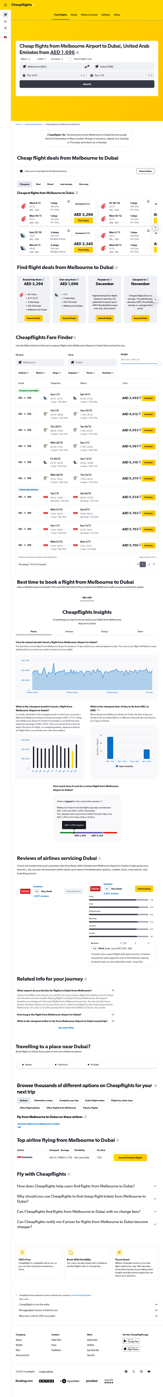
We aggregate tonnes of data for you (38, 1310)
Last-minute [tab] (66, 184)
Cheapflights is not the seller (34, 1304)
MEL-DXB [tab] (87, 597)
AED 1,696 (62, 52)
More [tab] (140, 631)
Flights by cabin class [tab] (122, 1100)
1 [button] (142, 564)
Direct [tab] (50, 184)
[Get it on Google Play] (131, 1341)
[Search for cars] (5, 21)
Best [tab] (38, 184)
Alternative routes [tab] (43, 1100)
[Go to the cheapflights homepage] (23, 5)
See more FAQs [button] (66, 1027)
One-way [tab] (84, 184)
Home (18, 124)
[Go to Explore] (5, 28)
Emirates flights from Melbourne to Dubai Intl (39, 1125)
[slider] (159, 363)
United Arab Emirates (33, 124)
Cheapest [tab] (24, 184)
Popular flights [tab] (90, 1107)
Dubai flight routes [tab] (94, 1100)
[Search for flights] (5, 14)
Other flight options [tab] (30, 1107)
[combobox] (57, 58)
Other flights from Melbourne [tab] (61, 1107)
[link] (33, 318)
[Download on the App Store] (131, 1348)
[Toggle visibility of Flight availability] (124, 766)
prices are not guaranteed (80, 1295)
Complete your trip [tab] (69, 1100)
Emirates (38, 886)
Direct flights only (83, 59)
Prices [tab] (34, 631)
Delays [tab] (104, 631)
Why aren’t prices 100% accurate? (37, 1315)
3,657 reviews (41, 896)
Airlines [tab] (69, 631)
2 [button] (149, 564)
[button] (5, 4)
